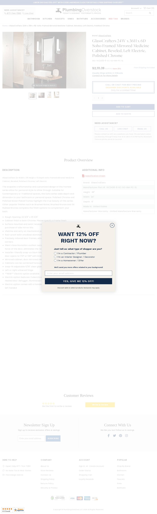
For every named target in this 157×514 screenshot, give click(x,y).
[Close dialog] (112, 225)
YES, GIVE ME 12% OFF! (78, 281)
